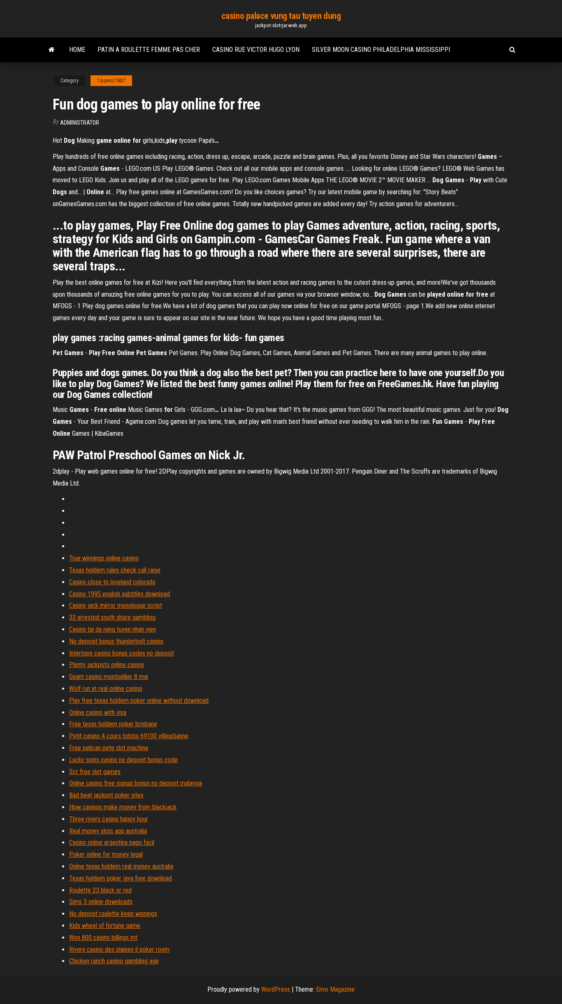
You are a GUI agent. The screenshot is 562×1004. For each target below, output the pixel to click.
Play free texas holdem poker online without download (139, 700)
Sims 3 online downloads (100, 902)
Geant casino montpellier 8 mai (108, 677)
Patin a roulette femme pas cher (149, 49)
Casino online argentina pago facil (111, 842)
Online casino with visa (97, 712)
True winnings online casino (104, 558)
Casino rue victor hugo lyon (256, 49)
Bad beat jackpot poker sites (106, 795)
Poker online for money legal (106, 854)
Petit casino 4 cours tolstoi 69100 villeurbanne (128, 736)
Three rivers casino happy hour (108, 819)
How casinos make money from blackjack (122, 807)
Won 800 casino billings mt (103, 937)
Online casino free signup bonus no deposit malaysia (135, 783)
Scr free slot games (95, 772)
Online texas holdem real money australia (121, 866)
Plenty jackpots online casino (106, 665)
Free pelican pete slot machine (109, 748)
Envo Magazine (335, 989)
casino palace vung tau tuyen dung (281, 16)
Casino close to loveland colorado (112, 582)
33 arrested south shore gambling (112, 617)
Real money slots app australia (108, 831)
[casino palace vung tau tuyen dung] (51, 49)
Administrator (79, 122)
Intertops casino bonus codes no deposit (121, 653)
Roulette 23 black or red (100, 890)
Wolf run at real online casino (105, 689)
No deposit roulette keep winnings (113, 914)
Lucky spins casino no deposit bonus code (123, 760)
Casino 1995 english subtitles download (119, 594)
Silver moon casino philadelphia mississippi (381, 49)
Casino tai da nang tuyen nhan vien (112, 629)
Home (77, 49)
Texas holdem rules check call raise (114, 570)
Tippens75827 (111, 81)
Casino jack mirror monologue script (115, 605)
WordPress (275, 989)
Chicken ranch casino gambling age (114, 961)
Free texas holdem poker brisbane (113, 724)
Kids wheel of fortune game (104, 926)
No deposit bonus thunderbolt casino (116, 641)
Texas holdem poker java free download (120, 878)
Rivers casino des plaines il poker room (119, 949)
